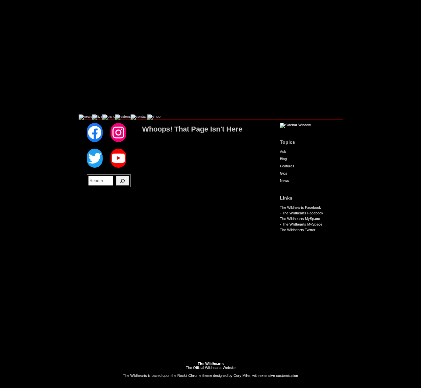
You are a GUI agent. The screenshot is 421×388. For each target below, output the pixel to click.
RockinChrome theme (194, 375)
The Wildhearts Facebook (300, 207)
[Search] (122, 180)
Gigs (283, 173)
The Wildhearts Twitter (297, 230)
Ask (283, 152)
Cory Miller (242, 375)
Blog (283, 159)
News (284, 180)
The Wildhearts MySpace (300, 219)
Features (287, 166)
